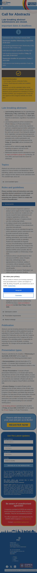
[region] (18, 286)
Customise (18, 295)
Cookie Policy (11, 285)
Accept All (19, 290)
